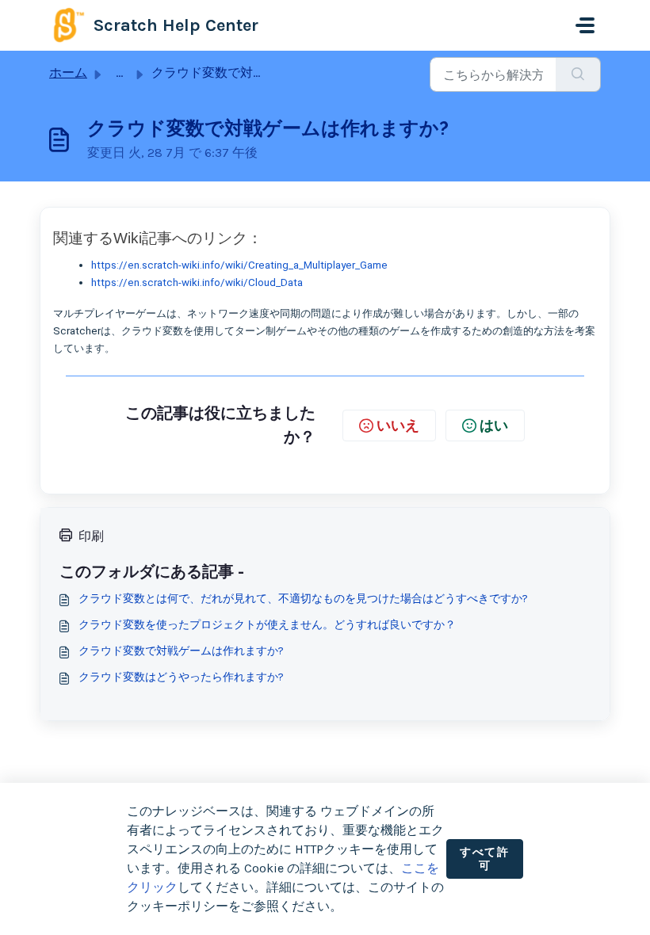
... (119, 72)
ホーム (68, 72)
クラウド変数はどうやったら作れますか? (181, 677)
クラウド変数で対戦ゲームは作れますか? (181, 651)
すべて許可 (484, 859)
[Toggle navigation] (585, 25)
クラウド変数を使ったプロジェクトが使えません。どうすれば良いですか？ (267, 625)
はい (494, 425)
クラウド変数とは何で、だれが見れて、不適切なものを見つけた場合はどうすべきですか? (303, 598)
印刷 (91, 536)
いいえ (398, 425)
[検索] (578, 74)
